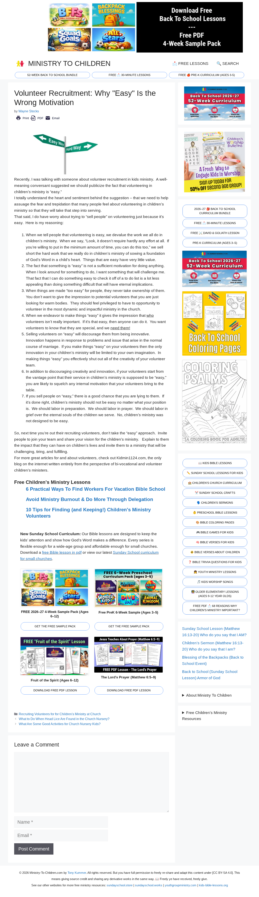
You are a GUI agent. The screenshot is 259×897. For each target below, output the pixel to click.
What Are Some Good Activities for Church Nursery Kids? (60, 724)
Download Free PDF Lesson (55, 690)
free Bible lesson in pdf (62, 552)
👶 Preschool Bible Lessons (215, 512)
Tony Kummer (77, 872)
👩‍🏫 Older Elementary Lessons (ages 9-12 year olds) (215, 594)
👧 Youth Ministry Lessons (215, 572)
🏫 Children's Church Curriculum (215, 482)
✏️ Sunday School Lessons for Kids (215, 473)
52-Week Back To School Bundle (52, 75)
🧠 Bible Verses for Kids (215, 542)
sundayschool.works (148, 885)
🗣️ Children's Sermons (215, 502)
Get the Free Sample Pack (55, 626)
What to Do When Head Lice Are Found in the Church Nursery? (64, 719)
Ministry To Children (69, 63)
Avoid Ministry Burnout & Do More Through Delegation (89, 499)
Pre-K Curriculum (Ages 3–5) (215, 242)
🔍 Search (228, 63)
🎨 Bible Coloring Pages (215, 522)
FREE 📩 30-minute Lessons (129, 75)
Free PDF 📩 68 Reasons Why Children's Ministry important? (215, 608)
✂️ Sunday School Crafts (215, 492)
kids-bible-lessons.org (213, 885)
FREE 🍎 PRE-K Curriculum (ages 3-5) (206, 75)
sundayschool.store (120, 885)
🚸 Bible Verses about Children (215, 552)
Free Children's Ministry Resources (204, 716)
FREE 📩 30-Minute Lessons (215, 223)
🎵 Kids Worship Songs (215, 581)
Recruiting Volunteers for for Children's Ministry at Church (60, 714)
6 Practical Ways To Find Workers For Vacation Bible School (95, 489)
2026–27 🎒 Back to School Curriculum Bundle (215, 211)
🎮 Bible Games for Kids (215, 532)
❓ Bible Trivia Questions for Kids (215, 562)
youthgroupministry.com (180, 885)
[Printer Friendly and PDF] (37, 121)
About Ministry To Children (209, 695)
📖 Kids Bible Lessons (215, 463)
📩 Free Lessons (190, 63)
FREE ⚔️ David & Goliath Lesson (215, 233)
